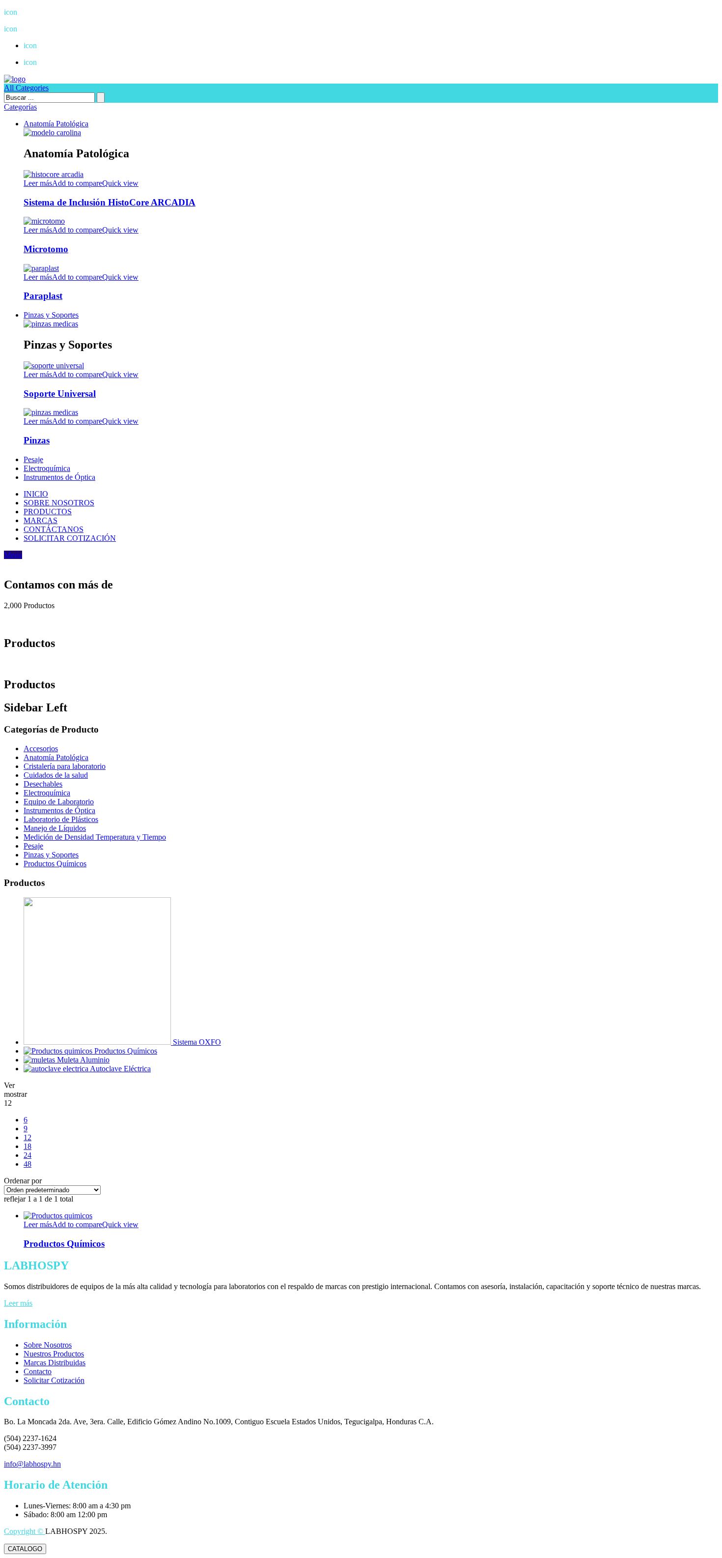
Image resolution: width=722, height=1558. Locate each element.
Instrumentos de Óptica (59, 477)
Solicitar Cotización (54, 1380)
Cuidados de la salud (56, 775)
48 (27, 1164)
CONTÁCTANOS (53, 529)
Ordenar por (23, 1180)
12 (27, 1137)
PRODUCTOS (48, 511)
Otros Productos (55, 62)
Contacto (38, 1371)
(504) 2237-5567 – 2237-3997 (58, 12)
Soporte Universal (60, 393)
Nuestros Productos (54, 1354)
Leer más (18, 1303)
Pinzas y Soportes (51, 315)
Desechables (43, 784)
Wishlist (43, 45)
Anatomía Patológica (56, 123)
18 (27, 1146)
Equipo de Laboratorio (59, 801)
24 (27, 1155)
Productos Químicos (55, 863)
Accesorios (41, 748)
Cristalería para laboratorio (65, 766)
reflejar (15, 1199)
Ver (9, 1085)
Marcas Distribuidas (54, 1362)
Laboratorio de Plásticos (61, 819)
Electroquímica (47, 468)
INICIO (36, 494)
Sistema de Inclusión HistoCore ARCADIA (109, 202)
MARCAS (40, 520)
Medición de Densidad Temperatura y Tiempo (95, 837)
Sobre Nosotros (48, 1345)
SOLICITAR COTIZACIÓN (70, 538)
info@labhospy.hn (40, 29)
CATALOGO (25, 1549)
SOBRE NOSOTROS (59, 503)
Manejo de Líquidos (55, 828)
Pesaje (33, 459)
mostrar (15, 1094)
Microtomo (46, 249)
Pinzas (37, 440)
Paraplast (43, 296)
